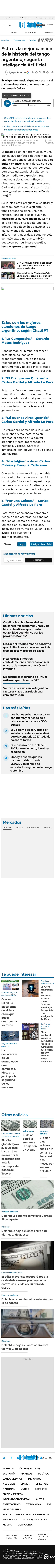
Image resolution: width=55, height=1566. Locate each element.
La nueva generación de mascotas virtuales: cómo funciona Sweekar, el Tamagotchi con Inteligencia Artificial (47, 1003)
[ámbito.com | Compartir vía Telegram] (47, 72)
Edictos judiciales (35, 1519)
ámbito (5, 40)
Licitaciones (25, 1524)
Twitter (4, 1458)
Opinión (25, 1483)
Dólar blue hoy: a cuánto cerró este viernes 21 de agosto (24, 1232)
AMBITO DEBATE (43, 1536)
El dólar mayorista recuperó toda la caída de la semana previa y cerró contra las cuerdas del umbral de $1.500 (24, 1282)
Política (43, 1473)
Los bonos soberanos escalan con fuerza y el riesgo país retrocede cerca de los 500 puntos (30, 719)
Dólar (14, 32)
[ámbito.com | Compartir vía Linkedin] (44, 72)
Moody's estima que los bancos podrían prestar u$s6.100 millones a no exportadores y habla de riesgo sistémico (31, 763)
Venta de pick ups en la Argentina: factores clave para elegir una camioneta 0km (26, 691)
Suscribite (38, 560)
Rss (49, 1504)
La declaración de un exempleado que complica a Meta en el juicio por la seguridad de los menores (9, 1069)
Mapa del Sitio (12, 1509)
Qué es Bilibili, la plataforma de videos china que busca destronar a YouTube (9, 1012)
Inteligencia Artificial (41, 544)
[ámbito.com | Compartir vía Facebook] (36, 72)
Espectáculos (11, 1504)
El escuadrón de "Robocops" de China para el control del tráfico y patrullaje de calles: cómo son (34, 276)
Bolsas (19, 828)
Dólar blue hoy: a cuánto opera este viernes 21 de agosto (24, 1347)
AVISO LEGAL (10, 1519)
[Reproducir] (7, 103)
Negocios (9, 1483)
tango (32, 40)
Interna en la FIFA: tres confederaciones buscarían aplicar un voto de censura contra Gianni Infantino (26, 664)
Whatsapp (41, 1458)
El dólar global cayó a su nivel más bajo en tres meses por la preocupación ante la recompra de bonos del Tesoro (10, 1157)
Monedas (7, 828)
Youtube (33, 1458)
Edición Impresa (13, 1494)
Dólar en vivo (25, 18)
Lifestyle (42, 1483)
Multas (7, 1524)
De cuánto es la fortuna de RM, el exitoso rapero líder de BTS (25, 678)
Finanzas (49, 32)
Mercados (34, 1478)
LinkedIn (25, 1458)
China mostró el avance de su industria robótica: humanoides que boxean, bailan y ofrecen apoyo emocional (47, 1047)
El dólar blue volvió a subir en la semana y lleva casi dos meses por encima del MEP (47, 1154)
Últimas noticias (29, 1468)
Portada (8, 1468)
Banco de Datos (13, 1478)
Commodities (33, 828)
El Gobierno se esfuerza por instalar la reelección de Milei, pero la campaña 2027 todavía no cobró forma (30, 735)
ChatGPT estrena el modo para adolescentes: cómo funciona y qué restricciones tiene (27, 120)
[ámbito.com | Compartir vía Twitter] (40, 72)
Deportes (41, 1489)
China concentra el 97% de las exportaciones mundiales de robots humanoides (26, 128)
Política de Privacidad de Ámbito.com (26, 1514)
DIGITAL (11, 1536)
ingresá (50, 25)
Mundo (24, 1489)
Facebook (11, 1458)
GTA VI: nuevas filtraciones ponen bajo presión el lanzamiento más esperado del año (34, 265)
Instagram (18, 1458)
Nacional (9, 1489)
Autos (40, 1499)
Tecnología (19, 40)
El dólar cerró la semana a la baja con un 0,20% (30, 1142)
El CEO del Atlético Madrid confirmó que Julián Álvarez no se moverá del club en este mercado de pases (27, 647)
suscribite (41, 25)
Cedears (48, 828)
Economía (30, 32)
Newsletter (45, 1457)
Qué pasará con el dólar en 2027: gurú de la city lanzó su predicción (29, 748)
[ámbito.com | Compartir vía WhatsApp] (33, 72)
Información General (16, 1499)
